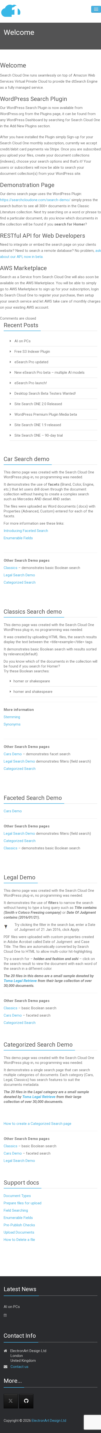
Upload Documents (19, 1232)
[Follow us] (26, 1401)
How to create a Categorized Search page (37, 1123)
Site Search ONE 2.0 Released (38, 404)
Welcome (13, 65)
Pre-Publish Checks (19, 1225)
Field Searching (16, 1210)
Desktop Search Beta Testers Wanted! (45, 393)
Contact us (19, 1366)
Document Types (17, 1196)
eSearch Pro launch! (30, 383)
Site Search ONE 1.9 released (37, 425)
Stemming (12, 717)
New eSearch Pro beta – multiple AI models (49, 372)
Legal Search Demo (19, 575)
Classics (11, 568)
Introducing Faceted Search (26, 531)
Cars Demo (13, 754)
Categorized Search (20, 582)
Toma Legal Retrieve (20, 981)
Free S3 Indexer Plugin (32, 351)
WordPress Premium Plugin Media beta (45, 414)
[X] (11, 1401)
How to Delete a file (19, 1239)
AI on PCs (22, 341)
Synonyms (12, 724)
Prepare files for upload (22, 1203)
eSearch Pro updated (31, 362)
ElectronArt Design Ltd (49, 1421)
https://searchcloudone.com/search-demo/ (35, 200)
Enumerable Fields (18, 538)
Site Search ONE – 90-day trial (38, 435)
